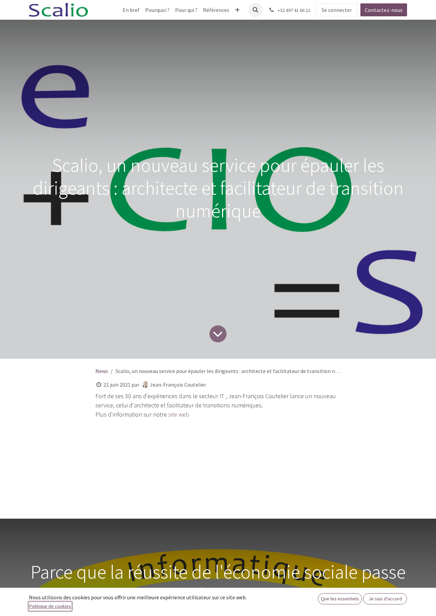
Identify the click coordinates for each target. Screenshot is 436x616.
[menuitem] (131, 10)
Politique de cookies (50, 606)
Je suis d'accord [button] (385, 599)
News (101, 371)
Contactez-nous (384, 9)
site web (178, 414)
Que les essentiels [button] (340, 599)
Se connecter (337, 9)
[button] (255, 10)
